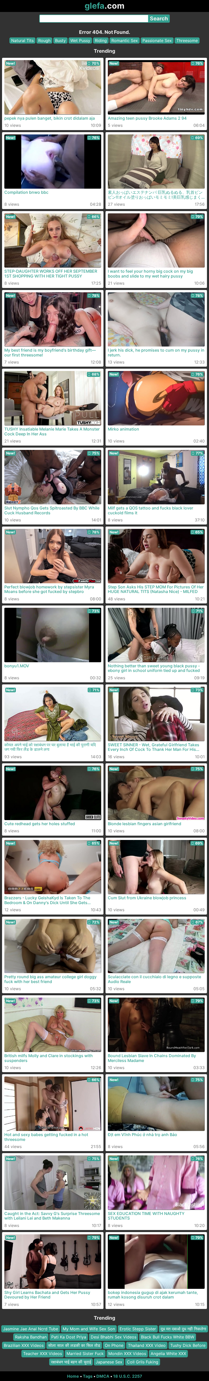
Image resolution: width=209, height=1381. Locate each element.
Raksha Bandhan (31, 1337)
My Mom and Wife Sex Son (89, 1328)
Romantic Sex (124, 40)
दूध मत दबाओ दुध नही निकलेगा (183, 1328)
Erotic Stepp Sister (138, 1328)
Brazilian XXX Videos (24, 1345)
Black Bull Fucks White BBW (167, 1337)
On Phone (114, 1345)
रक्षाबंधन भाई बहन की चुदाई (71, 1361)
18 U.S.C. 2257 (127, 1376)
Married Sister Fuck (85, 1353)
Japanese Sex (109, 1361)
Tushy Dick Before (187, 1345)
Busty (60, 40)
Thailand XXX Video (147, 1345)
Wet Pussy (80, 40)
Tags (88, 1376)
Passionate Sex (157, 40)
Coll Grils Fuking (142, 1361)
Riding (101, 40)
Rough (44, 40)
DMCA (102, 1376)
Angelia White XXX (168, 1353)
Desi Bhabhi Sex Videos (113, 1337)
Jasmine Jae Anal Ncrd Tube (30, 1328)
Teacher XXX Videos (42, 1353)
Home (73, 1376)
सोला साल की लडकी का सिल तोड (74, 1345)
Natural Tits (22, 40)
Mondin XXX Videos (127, 1353)
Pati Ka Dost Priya (68, 1337)
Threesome (187, 40)
